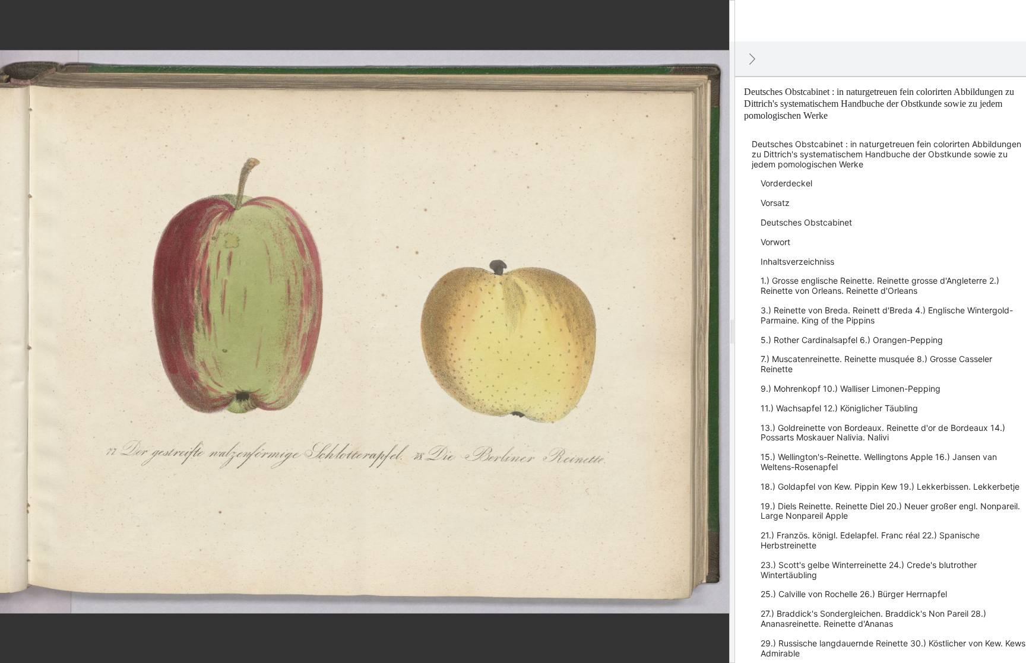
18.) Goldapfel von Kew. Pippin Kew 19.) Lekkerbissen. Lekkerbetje (890, 486)
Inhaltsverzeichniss (797, 261)
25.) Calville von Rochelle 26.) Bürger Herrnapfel (854, 594)
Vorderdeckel (786, 183)
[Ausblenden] (752, 58)
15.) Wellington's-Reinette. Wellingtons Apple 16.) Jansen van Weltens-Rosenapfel (879, 462)
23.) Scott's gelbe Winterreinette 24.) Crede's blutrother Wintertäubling (869, 570)
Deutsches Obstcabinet (806, 222)
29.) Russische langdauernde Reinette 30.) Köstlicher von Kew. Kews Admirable (893, 648)
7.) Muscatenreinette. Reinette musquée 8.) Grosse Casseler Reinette (876, 364)
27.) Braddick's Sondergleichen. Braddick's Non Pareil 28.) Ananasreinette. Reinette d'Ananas (873, 618)
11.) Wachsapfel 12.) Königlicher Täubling (839, 408)
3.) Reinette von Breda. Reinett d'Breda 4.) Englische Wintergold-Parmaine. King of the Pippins (887, 315)
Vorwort (775, 242)
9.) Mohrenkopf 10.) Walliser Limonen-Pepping (850, 388)
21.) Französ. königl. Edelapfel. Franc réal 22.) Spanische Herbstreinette (870, 540)
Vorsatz (775, 203)
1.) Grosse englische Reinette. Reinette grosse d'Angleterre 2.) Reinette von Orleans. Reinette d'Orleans (880, 285)
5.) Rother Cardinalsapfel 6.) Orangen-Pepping (852, 340)
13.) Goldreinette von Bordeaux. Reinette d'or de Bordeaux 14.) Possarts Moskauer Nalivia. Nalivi (883, 433)
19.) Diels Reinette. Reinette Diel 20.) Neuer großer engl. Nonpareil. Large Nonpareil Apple (890, 511)
